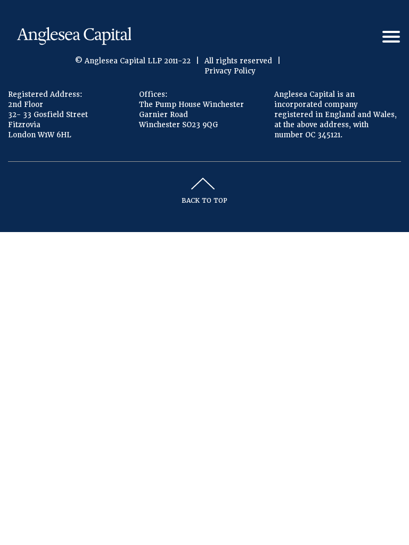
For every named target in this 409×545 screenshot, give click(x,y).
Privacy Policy (230, 71)
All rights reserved (238, 60)
